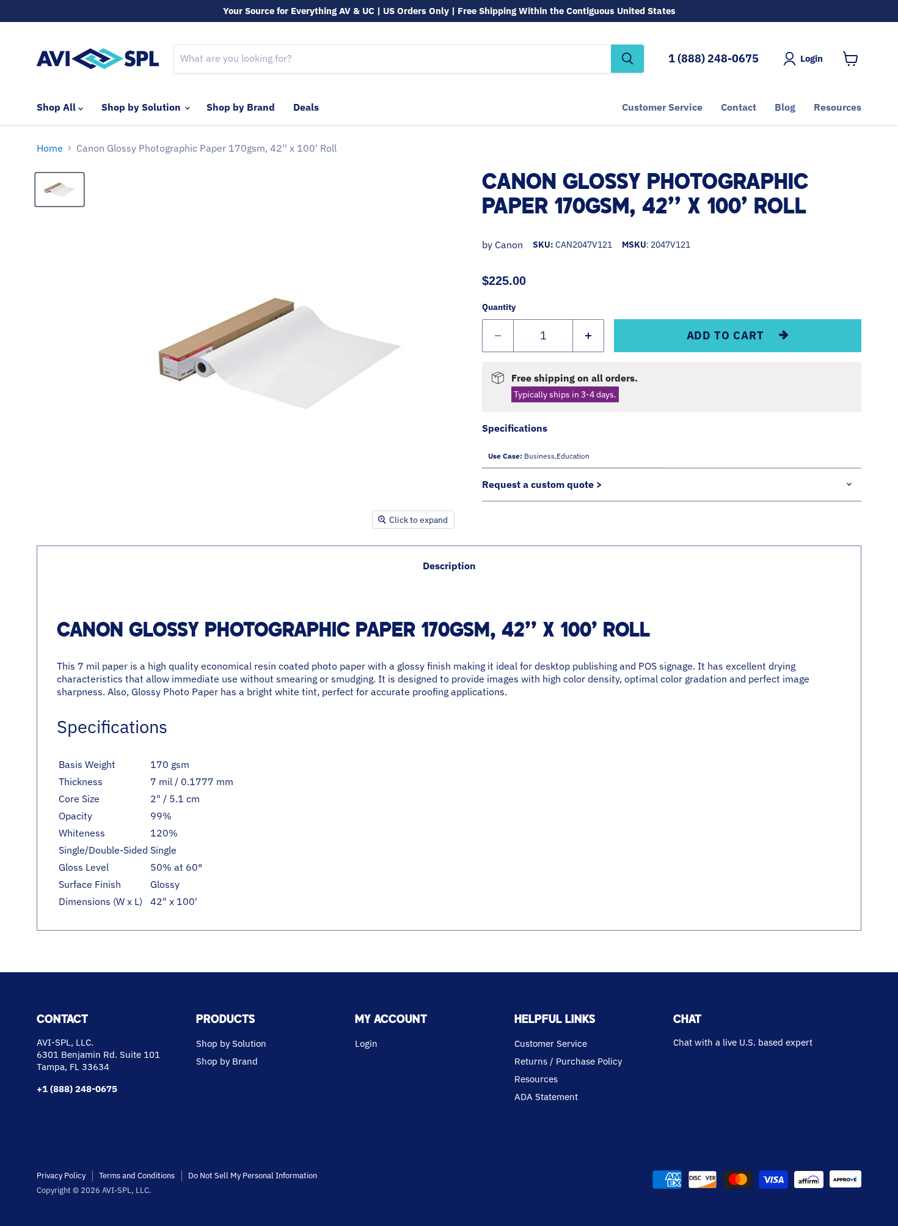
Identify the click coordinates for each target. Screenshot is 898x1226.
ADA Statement (546, 1096)
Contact (738, 107)
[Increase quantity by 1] (588, 336)
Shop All (57, 107)
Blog (785, 107)
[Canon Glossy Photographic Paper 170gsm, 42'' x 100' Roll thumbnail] (59, 189)
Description (449, 565)
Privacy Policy (61, 1175)
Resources (837, 107)
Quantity (499, 306)
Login (366, 1043)
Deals (306, 107)
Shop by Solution (142, 107)
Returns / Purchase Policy (568, 1061)
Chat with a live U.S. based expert (742, 1042)
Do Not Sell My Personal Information (252, 1175)
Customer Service (662, 107)
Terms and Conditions (137, 1175)
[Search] (627, 59)
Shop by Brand (240, 107)
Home (50, 148)
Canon (509, 244)
